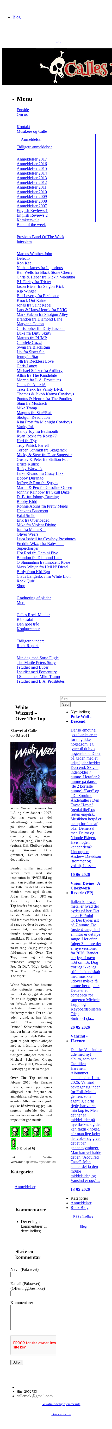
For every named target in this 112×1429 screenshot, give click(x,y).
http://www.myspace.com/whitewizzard (51, 1162)
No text (8, 6)
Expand (20, 120)
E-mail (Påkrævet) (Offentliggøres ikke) (27, 1286)
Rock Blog (80, 1207)
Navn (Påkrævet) (24, 1269)
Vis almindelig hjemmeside (61, 1404)
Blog (17, 17)
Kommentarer (21, 1302)
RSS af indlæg (83, 1216)
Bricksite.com (61, 1414)
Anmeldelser (25, 1187)
